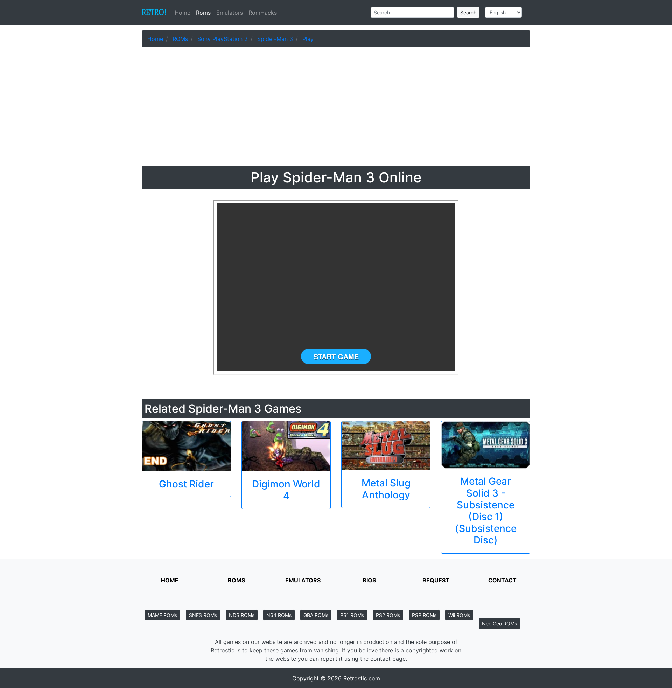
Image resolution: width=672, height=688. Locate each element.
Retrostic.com (361, 678)
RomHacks (262, 12)
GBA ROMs (315, 615)
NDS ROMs (241, 615)
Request (435, 580)
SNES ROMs (203, 615)
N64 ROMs (279, 615)
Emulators (229, 12)
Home (184, 12)
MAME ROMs (162, 615)
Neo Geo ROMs (499, 623)
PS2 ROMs (388, 615)
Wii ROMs (459, 615)
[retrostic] (154, 12)
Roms (203, 12)
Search (468, 12)
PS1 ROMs (352, 615)
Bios (369, 580)
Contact (502, 580)
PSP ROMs (424, 615)
